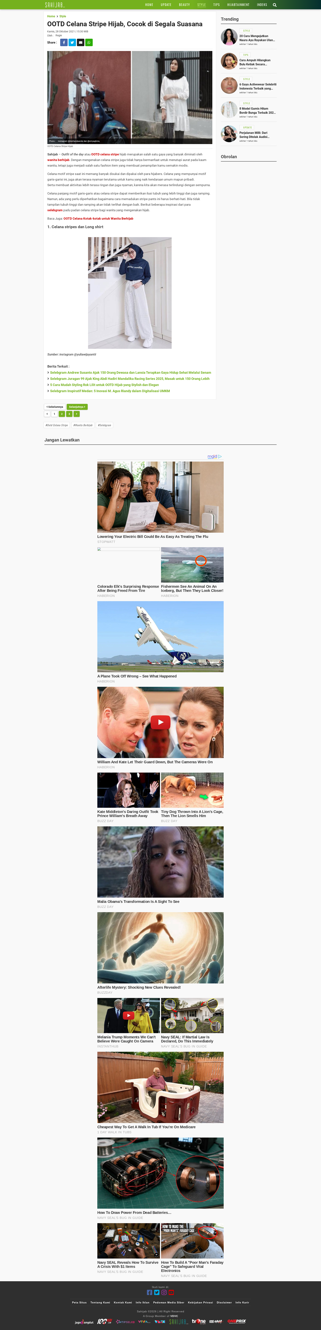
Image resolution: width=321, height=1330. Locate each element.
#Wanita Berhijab (82, 425)
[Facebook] (149, 1292)
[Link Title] (55, 4)
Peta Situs (79, 1302)
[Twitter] (157, 1292)
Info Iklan (143, 1302)
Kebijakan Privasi (200, 1302)
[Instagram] (164, 1292)
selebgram (55, 210)
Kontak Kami (123, 1302)
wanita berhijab (58, 160)
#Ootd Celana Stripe (57, 425)
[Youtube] (171, 1292)
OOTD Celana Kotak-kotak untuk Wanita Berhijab (98, 218)
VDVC (174, 1316)
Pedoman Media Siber (168, 1302)
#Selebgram (104, 425)
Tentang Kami (100, 1302)
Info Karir (242, 1302)
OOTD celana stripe (105, 154)
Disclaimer (224, 1302)
